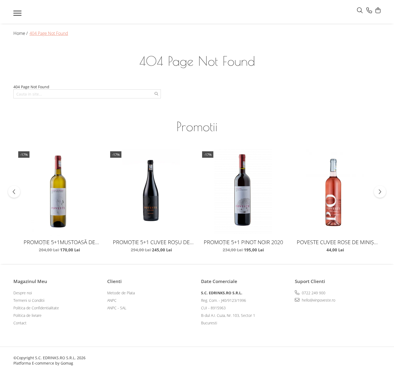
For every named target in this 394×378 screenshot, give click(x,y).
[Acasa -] (188, 12)
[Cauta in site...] (360, 11)
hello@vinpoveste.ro (318, 300)
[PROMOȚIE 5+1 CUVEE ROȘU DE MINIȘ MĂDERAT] (151, 192)
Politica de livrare (27, 315)
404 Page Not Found (48, 33)
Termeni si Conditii (28, 300)
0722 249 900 (313, 292)
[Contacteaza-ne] (369, 11)
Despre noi (22, 292)
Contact (20, 322)
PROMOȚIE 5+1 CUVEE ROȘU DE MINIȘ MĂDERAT (151, 242)
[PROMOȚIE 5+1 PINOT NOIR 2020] (243, 192)
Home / (21, 33)
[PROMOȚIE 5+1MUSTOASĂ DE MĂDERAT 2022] (59, 192)
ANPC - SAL (116, 307)
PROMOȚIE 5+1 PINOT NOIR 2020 (243, 242)
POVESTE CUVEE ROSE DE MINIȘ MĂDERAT (335, 242)
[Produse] (18, 15)
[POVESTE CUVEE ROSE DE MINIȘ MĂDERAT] (335, 192)
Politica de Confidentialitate (36, 307)
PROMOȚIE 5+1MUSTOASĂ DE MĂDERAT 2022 (59, 242)
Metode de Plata (121, 292)
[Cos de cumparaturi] (378, 11)
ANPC (112, 300)
